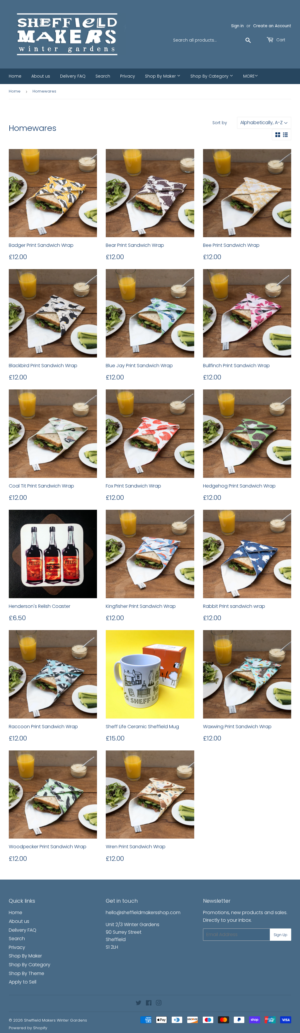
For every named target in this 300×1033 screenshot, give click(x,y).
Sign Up (280, 934)
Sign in (237, 26)
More (249, 76)
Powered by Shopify (28, 1028)
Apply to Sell (22, 982)
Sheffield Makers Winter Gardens (55, 1020)
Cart (280, 40)
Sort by (219, 123)
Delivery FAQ (73, 76)
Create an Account (272, 26)
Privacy (127, 76)
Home (15, 76)
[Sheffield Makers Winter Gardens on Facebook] (149, 1003)
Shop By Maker (161, 76)
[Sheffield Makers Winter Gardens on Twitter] (139, 1003)
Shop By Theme (26, 973)
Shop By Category (210, 76)
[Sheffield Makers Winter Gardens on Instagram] (159, 1003)
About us (40, 76)
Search (103, 76)
